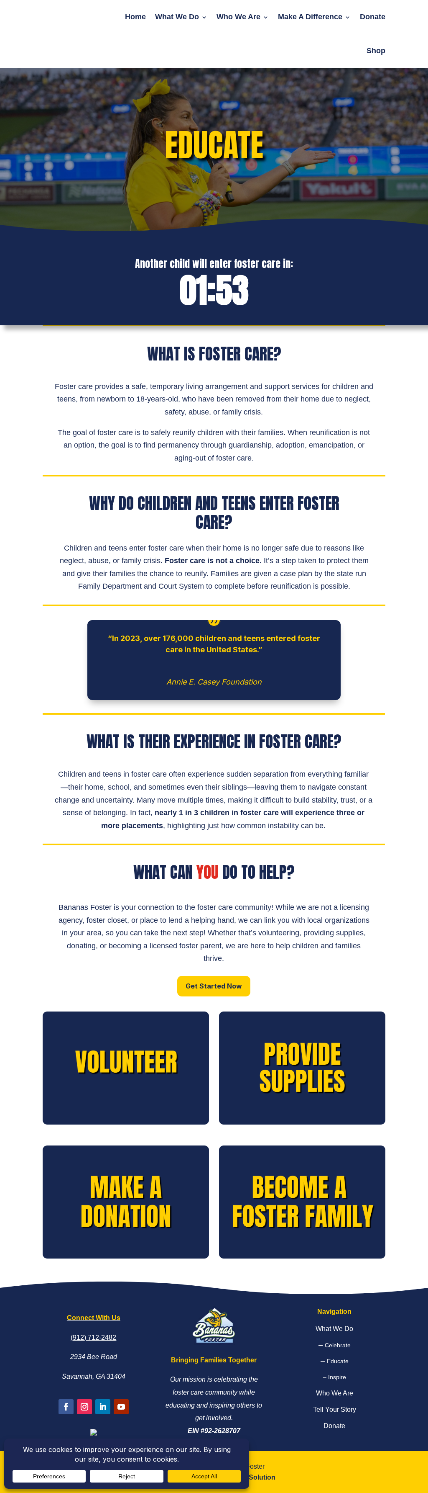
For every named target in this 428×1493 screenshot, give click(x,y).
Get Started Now (214, 986)
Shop (376, 50)
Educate (338, 1361)
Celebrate (338, 1345)
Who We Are (238, 17)
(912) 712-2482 (93, 1337)
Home (135, 17)
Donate (372, 17)
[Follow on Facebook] (66, 1406)
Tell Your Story (334, 1409)
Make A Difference (310, 17)
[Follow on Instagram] (84, 1406)
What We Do (177, 17)
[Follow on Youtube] (121, 1406)
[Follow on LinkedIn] (102, 1406)
